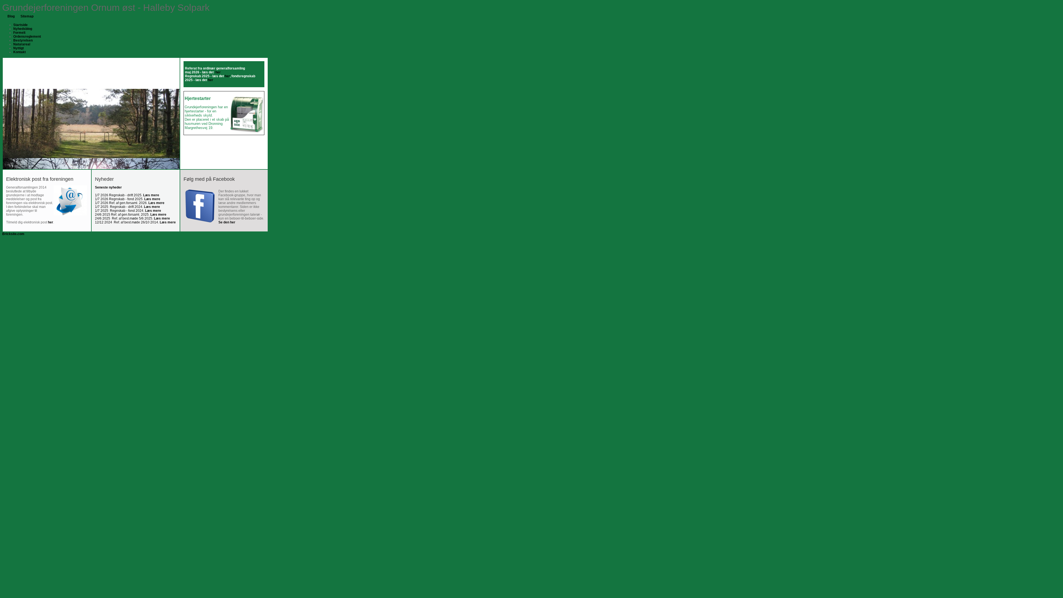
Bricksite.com (13, 234)
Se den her (226, 222)
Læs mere (151, 195)
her (227, 76)
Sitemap (26, 16)
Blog (11, 16)
